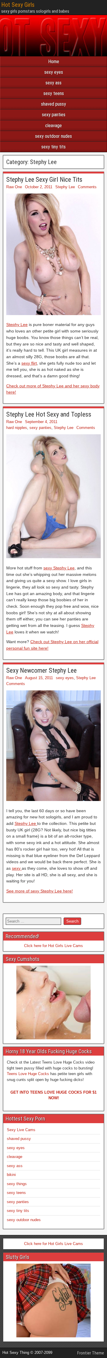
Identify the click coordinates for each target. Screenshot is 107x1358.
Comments (87, 187)
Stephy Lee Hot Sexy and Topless (48, 414)
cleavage (53, 125)
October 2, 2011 (38, 187)
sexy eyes (53, 72)
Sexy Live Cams (21, 1130)
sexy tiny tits (53, 147)
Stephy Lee (65, 187)
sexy (17, 868)
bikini (11, 1174)
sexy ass (53, 83)
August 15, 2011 (39, 678)
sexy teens (53, 93)
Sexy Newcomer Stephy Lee (41, 670)
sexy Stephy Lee (59, 568)
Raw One (14, 187)
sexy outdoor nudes (53, 136)
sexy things (17, 1184)
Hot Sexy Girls (17, 4)
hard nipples (16, 427)
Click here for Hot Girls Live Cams (53, 945)
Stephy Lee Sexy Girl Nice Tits (44, 179)
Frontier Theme (90, 1353)
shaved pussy (53, 104)
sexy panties (53, 114)
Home (53, 61)
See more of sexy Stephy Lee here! (39, 891)
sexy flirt (29, 363)
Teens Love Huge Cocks (28, 1074)
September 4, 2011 (41, 422)
